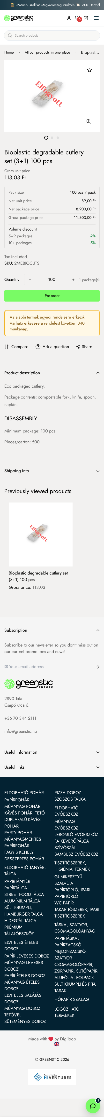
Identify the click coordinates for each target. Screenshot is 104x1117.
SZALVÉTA (63, 883)
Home (9, 52)
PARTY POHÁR (18, 833)
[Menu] (96, 18)
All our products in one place (47, 52)
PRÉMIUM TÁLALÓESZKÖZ (19, 930)
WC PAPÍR (64, 903)
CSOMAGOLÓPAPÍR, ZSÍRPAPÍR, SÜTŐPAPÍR (75, 967)
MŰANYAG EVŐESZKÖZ (66, 824)
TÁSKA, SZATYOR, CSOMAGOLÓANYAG (74, 928)
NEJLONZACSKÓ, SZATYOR (70, 954)
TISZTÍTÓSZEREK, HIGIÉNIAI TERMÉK (72, 866)
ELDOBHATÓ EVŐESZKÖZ (66, 811)
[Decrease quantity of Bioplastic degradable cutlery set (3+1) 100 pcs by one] (30, 279)
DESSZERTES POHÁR (24, 859)
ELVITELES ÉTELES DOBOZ (21, 945)
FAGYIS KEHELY (19, 852)
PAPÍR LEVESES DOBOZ (26, 956)
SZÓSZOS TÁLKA (70, 799)
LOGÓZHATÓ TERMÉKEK (66, 1012)
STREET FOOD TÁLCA (24, 894)
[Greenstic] (18, 18)
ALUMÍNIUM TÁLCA (22, 901)
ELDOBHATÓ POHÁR (24, 793)
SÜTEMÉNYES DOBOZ (25, 1021)
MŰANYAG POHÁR (22, 806)
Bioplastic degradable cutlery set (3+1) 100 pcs (38, 576)
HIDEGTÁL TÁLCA (20, 921)
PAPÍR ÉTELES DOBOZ (24, 976)
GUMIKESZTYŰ (68, 877)
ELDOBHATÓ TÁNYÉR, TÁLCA (25, 870)
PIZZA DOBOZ (67, 793)
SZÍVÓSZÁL (65, 848)
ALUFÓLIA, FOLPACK (74, 977)
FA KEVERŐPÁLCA (71, 841)
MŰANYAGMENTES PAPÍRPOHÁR (22, 842)
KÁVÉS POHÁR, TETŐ (24, 813)
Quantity (11, 279)
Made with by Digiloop (52, 1039)
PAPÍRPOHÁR (17, 800)
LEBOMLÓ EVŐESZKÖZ (76, 834)
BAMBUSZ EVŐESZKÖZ (76, 854)
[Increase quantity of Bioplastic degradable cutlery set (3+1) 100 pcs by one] (73, 279)
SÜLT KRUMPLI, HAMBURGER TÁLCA (23, 910)
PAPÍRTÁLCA (15, 888)
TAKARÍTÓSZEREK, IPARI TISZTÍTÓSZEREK (76, 912)
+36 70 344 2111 (20, 718)
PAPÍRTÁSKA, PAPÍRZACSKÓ (67, 941)
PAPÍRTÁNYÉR (17, 881)
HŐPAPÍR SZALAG (71, 999)
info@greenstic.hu (20, 731)
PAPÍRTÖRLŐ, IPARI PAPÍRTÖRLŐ (72, 893)
